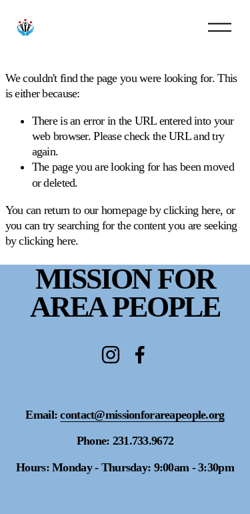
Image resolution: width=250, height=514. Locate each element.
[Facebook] (140, 354)
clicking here (191, 210)
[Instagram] (110, 354)
